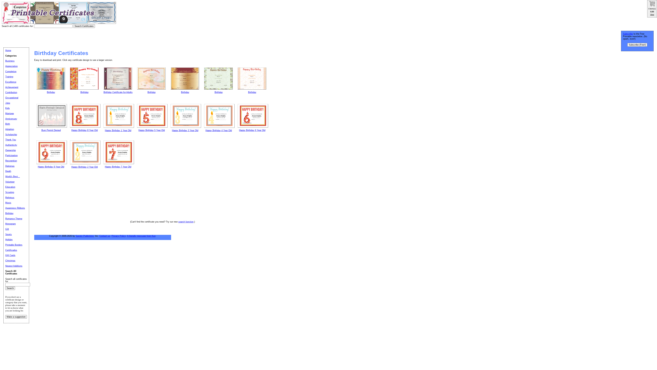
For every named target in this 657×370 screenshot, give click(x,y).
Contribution (11, 92)
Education (10, 187)
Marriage (9, 113)
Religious (9, 197)
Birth (7, 124)
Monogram (10, 224)
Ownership (10, 150)
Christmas (10, 260)
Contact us (104, 236)
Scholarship (11, 134)
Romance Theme (13, 218)
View (652, 15)
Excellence (10, 82)
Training (9, 76)
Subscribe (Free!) (637, 45)
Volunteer (10, 182)
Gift (7, 229)
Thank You (10, 139)
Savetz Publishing (85, 236)
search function (186, 221)
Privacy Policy (119, 236)
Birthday (9, 213)
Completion (10, 71)
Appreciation (11, 66)
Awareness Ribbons (15, 208)
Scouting (9, 192)
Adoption (9, 129)
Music (8, 202)
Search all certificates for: (16, 280)
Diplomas (10, 166)
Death (8, 171)
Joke (7, 103)
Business (10, 61)
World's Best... (12, 176)
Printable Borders (13, 245)
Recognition (11, 160)
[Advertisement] (64, 36)
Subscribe (628, 34)
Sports (8, 234)
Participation (11, 155)
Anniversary (11, 119)
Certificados (11, 250)
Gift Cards (10, 255)
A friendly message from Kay (141, 236)
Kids (7, 108)
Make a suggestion (16, 317)
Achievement (11, 87)
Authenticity (11, 145)
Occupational (11, 97)
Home (8, 50)
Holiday (9, 239)
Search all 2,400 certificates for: (18, 26)
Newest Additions (13, 266)
